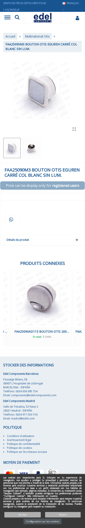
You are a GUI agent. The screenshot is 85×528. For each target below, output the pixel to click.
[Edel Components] (43, 17)
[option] (42, 310)
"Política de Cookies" (70, 496)
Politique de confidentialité (23, 444)
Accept (23, 514)
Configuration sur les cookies (42, 521)
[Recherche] (17, 18)
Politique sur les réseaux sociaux (27, 452)
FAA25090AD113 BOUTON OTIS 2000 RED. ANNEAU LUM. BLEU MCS (42, 331)
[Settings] (77, 18)
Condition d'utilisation (20, 436)
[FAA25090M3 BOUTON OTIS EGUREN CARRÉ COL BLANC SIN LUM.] (74, 129)
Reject (62, 514)
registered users (65, 185)
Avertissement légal (19, 440)
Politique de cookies (19, 448)
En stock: (37, 336)
